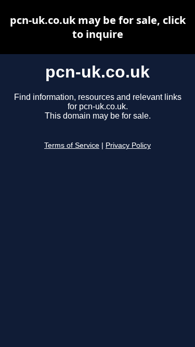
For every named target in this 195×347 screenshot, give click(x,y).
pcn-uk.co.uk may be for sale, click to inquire (98, 27)
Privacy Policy (128, 145)
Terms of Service (71, 145)
